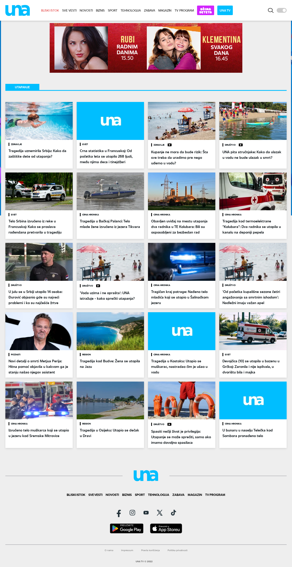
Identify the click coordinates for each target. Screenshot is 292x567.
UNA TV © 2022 (144, 561)
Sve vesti (69, 10)
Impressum (127, 550)
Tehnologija (131, 10)
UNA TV (225, 10)
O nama (109, 550)
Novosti (86, 10)
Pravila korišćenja (150, 550)
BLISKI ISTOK (50, 10)
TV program (184, 10)
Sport (112, 10)
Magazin (164, 10)
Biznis (100, 10)
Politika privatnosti (178, 550)
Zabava (149, 10)
